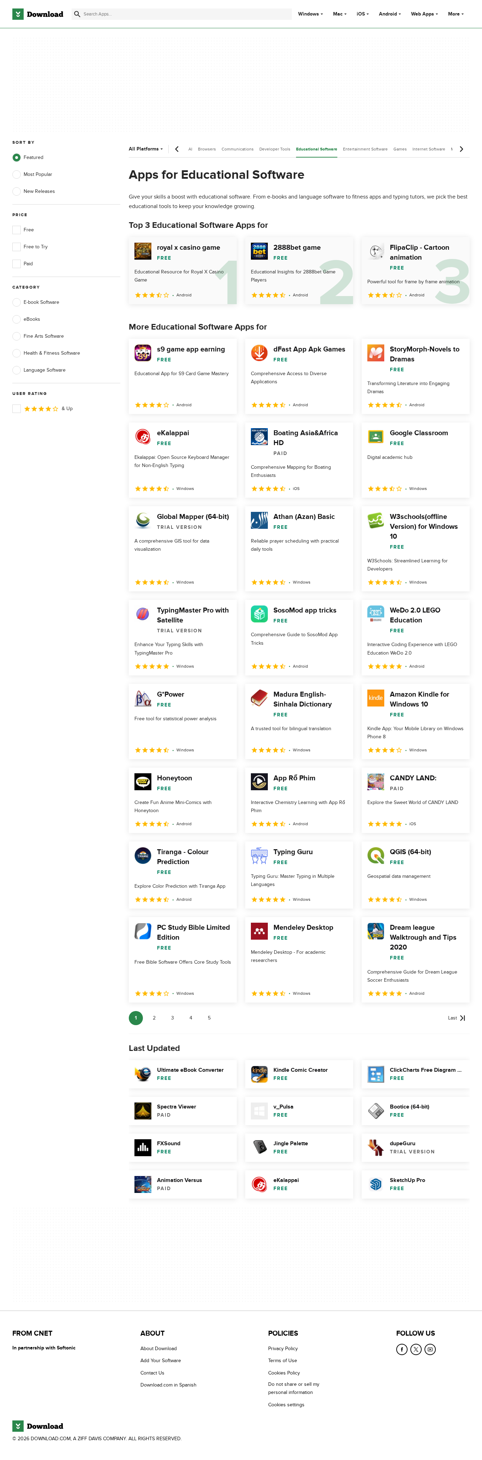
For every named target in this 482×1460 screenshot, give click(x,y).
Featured (33, 157)
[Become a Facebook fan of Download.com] (402, 1349)
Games (400, 149)
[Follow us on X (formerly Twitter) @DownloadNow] (416, 1349)
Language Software (45, 370)
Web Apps (422, 14)
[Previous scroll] (177, 149)
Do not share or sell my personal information (293, 1388)
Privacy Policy (283, 1349)
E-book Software (41, 302)
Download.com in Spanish (168, 1385)
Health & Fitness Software (52, 353)
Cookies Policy (284, 1373)
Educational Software (316, 149)
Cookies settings (286, 1405)
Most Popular (38, 174)
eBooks (32, 319)
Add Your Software (160, 1361)
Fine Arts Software (44, 336)
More (454, 14)
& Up (67, 409)
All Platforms (144, 149)
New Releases (39, 191)
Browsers (207, 149)
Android (388, 14)
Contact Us (152, 1373)
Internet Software (428, 149)
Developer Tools (274, 149)
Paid (28, 264)
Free (29, 230)
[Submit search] (77, 14)
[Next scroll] (461, 149)
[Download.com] (37, 14)
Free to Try (36, 247)
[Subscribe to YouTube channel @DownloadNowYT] (430, 1349)
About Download (158, 1349)
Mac (338, 14)
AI (190, 149)
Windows (308, 14)
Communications (238, 149)
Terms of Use (282, 1361)
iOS (361, 14)
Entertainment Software (365, 149)
